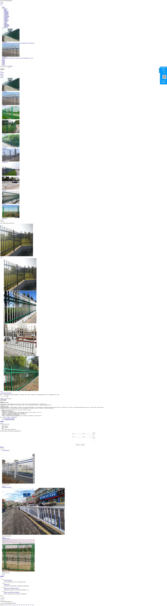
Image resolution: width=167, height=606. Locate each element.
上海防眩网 (4, 204)
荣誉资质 (3, 63)
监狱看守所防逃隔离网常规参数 (10, 418)
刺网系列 (1, 74)
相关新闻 (2, 576)
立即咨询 (4, 399)
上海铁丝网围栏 (6, 13)
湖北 (15, 604)
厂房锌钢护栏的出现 (14, 417)
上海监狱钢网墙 (6, 11)
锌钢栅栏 (8, 417)
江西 (26, 604)
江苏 (21, 604)
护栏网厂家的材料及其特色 (8, 580)
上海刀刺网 (5, 21)
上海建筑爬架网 (6, 24)
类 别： (3, 396)
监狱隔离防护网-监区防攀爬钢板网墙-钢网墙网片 (11, 588)
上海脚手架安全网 (6, 25)
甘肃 (33, 604)
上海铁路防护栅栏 (6, 16)
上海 (12, 604)
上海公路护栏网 (6, 17)
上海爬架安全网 (6, 26)
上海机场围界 (6, 12)
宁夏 (19, 604)
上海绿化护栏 (6, 15)
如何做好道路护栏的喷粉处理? (6, 487)
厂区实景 (3, 62)
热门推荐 (1, 77)
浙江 (28, 604)
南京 (24, 604)
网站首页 (3, 7)
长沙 (17, 604)
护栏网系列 (2, 72)
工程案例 (3, 60)
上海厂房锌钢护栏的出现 (6, 450)
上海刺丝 (5, 22)
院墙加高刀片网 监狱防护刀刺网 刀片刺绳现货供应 (11, 592)
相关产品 (2, 447)
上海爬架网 (5, 23)
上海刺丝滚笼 (6, 20)
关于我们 (1, 2)
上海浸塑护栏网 (6, 14)
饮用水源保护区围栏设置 (6, 538)
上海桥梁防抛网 (4, 218)
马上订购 (1, 399)
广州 (30, 604)
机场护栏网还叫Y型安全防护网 (9, 419)
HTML (5, 604)
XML (7, 604)
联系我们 (3, 64)
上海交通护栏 (4, 190)
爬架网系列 (5, 10)
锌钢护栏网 (4, 417)
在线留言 (3, 61)
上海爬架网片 (6, 27)
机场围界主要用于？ (7, 584)
